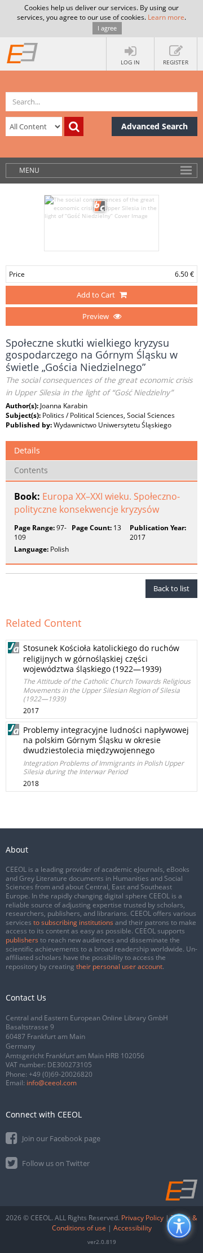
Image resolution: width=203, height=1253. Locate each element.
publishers (22, 940)
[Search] (73, 126)
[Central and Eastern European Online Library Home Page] (22, 52)
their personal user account (119, 966)
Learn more (166, 17)
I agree (107, 28)
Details (27, 450)
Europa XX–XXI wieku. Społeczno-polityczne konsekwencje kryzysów (97, 503)
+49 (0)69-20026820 (60, 1074)
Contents (31, 470)
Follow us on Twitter (55, 1163)
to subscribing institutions (73, 922)
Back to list (171, 588)
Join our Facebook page (60, 1138)
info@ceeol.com (52, 1083)
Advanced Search (154, 126)
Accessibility (132, 1228)
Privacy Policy (142, 1218)
